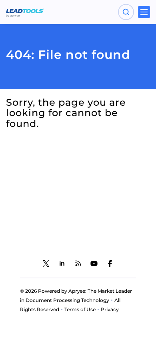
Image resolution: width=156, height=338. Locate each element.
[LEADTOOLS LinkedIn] (62, 264)
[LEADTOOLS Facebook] (110, 264)
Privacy (110, 309)
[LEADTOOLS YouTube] (94, 264)
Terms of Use (80, 309)
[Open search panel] (126, 12)
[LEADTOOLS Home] (25, 12)
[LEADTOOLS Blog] (78, 264)
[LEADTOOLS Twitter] (46, 264)
